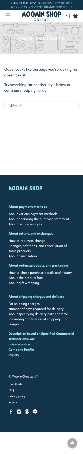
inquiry (14, 355)
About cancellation (23, 256)
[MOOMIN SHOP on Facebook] (11, 413)
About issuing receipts (25, 224)
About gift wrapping (24, 283)
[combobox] (41, 105)
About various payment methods (33, 214)
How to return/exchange (27, 240)
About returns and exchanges (31, 233)
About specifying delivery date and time (38, 314)
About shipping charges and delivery (36, 296)
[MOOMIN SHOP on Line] (35, 413)
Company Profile (21, 349)
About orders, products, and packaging (38, 265)
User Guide (15, 384)
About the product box (26, 278)
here (40, 90)
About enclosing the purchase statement (39, 219)
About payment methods (28, 206)
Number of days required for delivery (36, 309)
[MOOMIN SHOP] (41, 16)
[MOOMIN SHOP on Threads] (26, 413)
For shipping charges (24, 304)
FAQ (11, 390)
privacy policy (19, 344)
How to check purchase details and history (40, 272)
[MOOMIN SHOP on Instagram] (19, 413)
